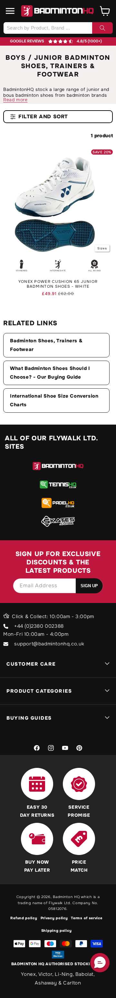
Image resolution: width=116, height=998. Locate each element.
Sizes (102, 248)
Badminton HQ (66, 897)
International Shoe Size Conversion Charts (54, 400)
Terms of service (86, 918)
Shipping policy (56, 930)
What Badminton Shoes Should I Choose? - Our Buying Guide (50, 372)
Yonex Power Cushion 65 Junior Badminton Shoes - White (58, 284)
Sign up (89, 585)
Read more (15, 100)
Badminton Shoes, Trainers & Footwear (46, 345)
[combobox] (58, 28)
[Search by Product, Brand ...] (102, 28)
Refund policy (23, 918)
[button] (10, 11)
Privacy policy (54, 918)
